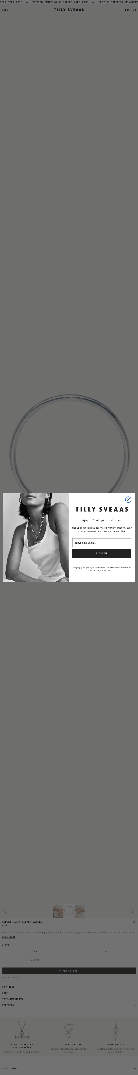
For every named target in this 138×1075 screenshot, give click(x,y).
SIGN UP (102, 553)
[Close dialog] (128, 500)
